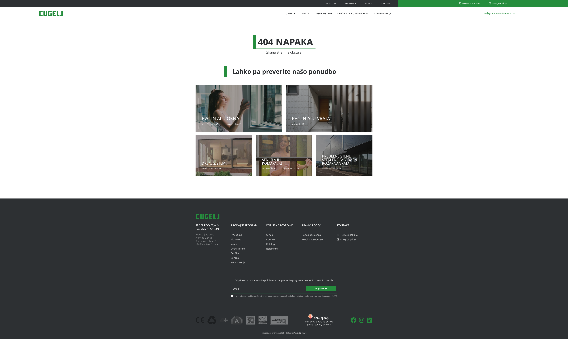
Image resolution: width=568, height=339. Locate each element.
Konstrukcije (383, 13)
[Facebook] (353, 320)
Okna (289, 13)
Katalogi (331, 3)
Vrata (305, 13)
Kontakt (385, 3)
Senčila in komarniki (351, 13)
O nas (368, 3)
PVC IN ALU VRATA (311, 118)
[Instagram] (361, 320)
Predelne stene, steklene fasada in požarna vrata (339, 160)
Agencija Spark (300, 333)
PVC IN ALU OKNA (220, 118)
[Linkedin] (369, 320)
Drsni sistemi (323, 13)
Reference (350, 3)
